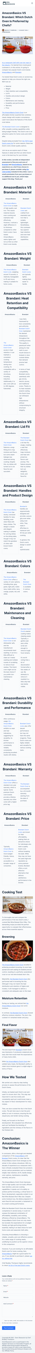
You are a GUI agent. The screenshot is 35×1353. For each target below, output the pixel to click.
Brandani (18, 72)
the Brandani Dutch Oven (18, 979)
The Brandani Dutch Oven (27, 582)
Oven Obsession (20, 1338)
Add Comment (8, 1304)
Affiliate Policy (9, 1351)
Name (5, 1286)
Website (6, 1297)
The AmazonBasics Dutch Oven (12, 112)
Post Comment (8, 1328)
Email (5, 1291)
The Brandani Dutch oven (10, 127)
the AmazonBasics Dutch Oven (8, 723)
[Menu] (32, 3)
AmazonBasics (7, 72)
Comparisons (6, 32)
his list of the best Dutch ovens (19, 1265)
